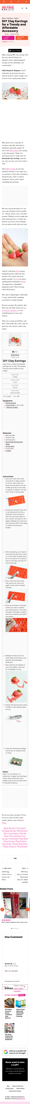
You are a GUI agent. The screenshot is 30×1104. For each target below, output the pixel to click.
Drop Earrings (22, 831)
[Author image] (3, 34)
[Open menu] (22, 8)
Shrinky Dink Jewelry (20, 844)
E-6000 (8, 451)
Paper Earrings (9, 841)
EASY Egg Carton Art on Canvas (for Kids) (7, 874)
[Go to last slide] (2, 909)
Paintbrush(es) (11, 403)
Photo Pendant (21, 841)
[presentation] (14, 905)
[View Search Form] (26, 8)
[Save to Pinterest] (18, 2)
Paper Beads (24, 838)
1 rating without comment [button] (19, 988)
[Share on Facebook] (4, 2)
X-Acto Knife (10, 405)
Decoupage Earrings (9, 831)
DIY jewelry (14, 150)
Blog (8, 1086)
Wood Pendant (22, 846)
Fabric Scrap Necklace (11, 833)
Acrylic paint (10, 446)
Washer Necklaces (10, 846)
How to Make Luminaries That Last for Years (15, 922)
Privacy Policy (10, 1088)
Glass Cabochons (15, 836)
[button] (2, 41)
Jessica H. (9, 963)
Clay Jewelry (21, 828)
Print (16, 352)
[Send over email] (26, 2)
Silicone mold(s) (12, 407)
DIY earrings (10, 169)
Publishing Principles (15, 1091)
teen (16, 279)
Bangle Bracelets (9, 828)
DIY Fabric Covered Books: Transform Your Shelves (8, 1014)
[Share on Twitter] (11, 2)
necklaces (13, 310)
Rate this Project (20, 37)
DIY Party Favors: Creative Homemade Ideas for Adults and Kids (22, 875)
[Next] (28, 909)
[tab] (11, 928)
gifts (17, 271)
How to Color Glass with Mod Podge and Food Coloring (20, 1013)
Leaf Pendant (13, 838)
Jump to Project (7, 37)
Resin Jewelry (7, 844)
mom (24, 281)
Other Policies (20, 1088)
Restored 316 (21, 1098)
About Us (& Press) (17, 1086)
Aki (8, 34)
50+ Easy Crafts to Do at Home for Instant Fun (9, 1037)
